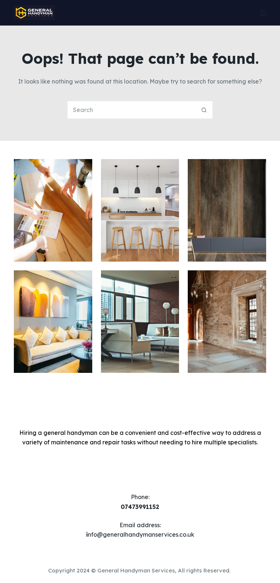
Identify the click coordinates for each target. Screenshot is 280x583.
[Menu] (263, 12)
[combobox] (131, 110)
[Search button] (204, 110)
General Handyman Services (136, 570)
